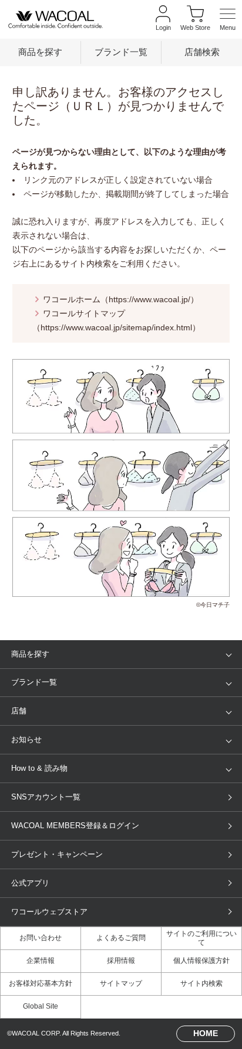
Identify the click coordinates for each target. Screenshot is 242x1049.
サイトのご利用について (201, 938)
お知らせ (26, 739)
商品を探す (40, 52)
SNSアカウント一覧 (45, 796)
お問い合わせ (40, 938)
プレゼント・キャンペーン (57, 854)
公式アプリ (30, 883)
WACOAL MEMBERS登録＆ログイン (75, 825)
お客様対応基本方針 (40, 983)
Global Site (40, 1006)
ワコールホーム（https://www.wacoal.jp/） (121, 299)
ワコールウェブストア (49, 911)
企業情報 (40, 960)
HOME (205, 1033)
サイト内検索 (201, 983)
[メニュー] (227, 19)
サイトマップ (121, 983)
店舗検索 (202, 52)
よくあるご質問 (121, 938)
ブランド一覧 (121, 52)
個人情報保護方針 (201, 960)
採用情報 (121, 960)
